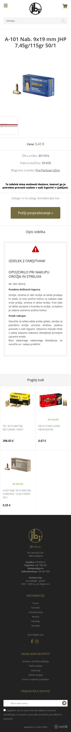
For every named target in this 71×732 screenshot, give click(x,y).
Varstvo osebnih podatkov (35, 679)
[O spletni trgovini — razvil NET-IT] (61, 727)
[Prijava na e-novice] (64, 703)
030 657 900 (44, 571)
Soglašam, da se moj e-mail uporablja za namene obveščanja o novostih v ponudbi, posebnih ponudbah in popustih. (32, 714)
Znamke (35, 625)
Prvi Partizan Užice (48, 170)
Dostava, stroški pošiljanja (35, 661)
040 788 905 (41, 565)
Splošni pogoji (35, 674)
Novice (35, 616)
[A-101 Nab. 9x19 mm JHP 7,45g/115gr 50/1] (35, 86)
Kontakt (35, 607)
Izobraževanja (35, 612)
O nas (35, 603)
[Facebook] (33, 642)
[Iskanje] (63, 21)
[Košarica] (63, 6)
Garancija (35, 670)
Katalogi (35, 621)
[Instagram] (37, 642)
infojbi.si (40, 562)
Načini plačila (35, 665)
